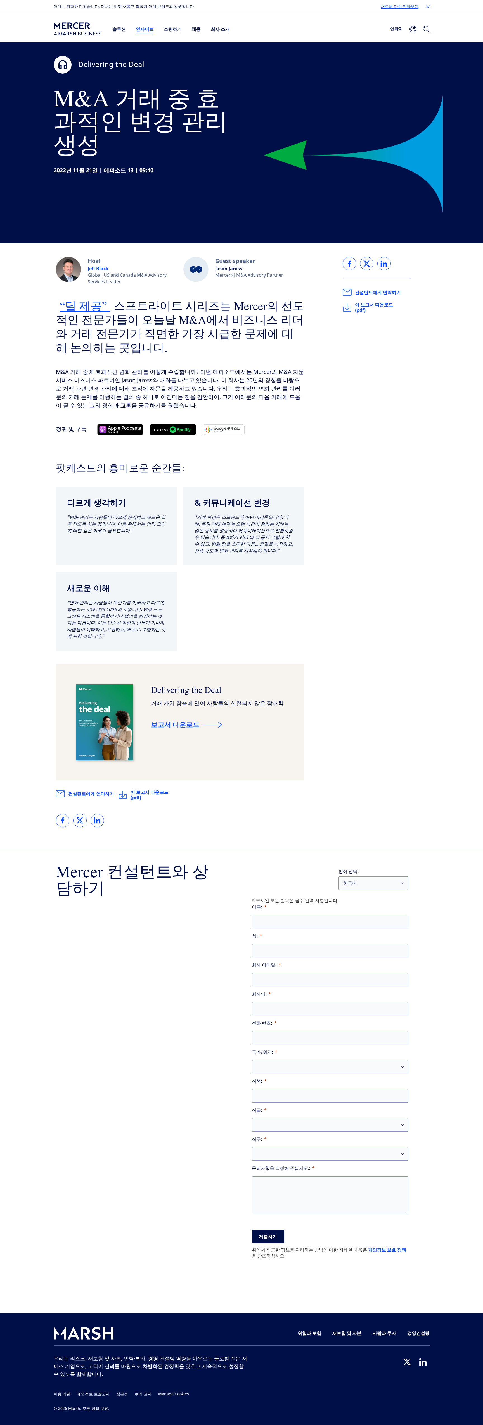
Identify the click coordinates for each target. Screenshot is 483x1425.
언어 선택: (348, 871)
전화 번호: (262, 1023)
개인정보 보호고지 (93, 1394)
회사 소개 (220, 29)
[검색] (426, 29)
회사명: (259, 994)
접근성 (122, 1394)
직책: (257, 1081)
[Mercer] (77, 29)
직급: (257, 1110)
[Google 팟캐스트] (224, 429)
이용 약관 (62, 1394)
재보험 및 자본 (346, 1333)
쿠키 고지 (143, 1394)
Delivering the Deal (186, 689)
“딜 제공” (85, 305)
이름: (257, 907)
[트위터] (407, 1361)
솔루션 (119, 29)
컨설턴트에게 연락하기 (91, 794)
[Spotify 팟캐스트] (173, 429)
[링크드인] (422, 1361)
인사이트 (145, 29)
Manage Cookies (173, 1394)
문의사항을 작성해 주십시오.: (281, 1168)
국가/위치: (262, 1052)
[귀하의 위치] (413, 29)
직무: (257, 1139)
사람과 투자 (384, 1333)
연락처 (396, 29)
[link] (62, 820)
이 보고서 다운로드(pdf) (150, 794)
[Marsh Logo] (83, 1334)
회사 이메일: (264, 965)
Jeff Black (98, 269)
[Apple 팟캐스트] (120, 429)
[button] (427, 6)
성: (255, 936)
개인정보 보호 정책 (387, 1250)
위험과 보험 (309, 1333)
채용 (196, 29)
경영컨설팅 (418, 1333)
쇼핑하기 (173, 29)
